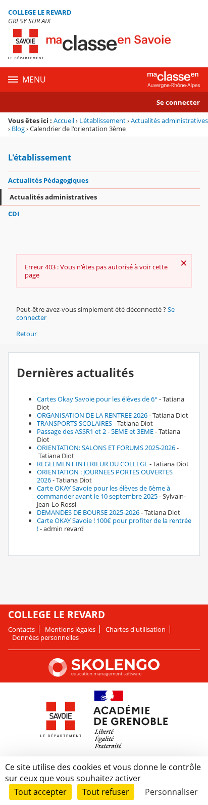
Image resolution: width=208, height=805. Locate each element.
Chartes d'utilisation (136, 629)
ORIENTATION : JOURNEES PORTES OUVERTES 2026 (105, 476)
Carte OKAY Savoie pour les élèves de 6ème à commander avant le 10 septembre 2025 (103, 492)
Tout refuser (105, 791)
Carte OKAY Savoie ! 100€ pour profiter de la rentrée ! (114, 524)
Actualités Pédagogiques (48, 180)
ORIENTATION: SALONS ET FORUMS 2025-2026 (106, 447)
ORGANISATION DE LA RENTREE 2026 (92, 415)
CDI (13, 213)
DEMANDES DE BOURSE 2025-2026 (88, 512)
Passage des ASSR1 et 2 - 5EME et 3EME (95, 431)
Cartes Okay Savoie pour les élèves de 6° (97, 399)
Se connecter (178, 102)
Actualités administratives (169, 120)
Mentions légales (70, 629)
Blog (18, 128)
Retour (26, 333)
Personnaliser (171, 791)
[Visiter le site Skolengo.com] (104, 674)
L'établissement (102, 120)
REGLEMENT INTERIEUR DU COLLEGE (92, 463)
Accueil (64, 120)
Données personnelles (45, 637)
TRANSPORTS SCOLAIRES (74, 423)
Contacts (21, 629)
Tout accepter (40, 791)
